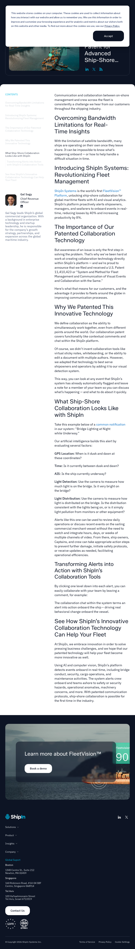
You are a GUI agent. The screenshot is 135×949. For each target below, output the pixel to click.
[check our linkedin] (119, 817)
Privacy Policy (105, 942)
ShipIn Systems (65, 191)
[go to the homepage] (15, 817)
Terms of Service (87, 942)
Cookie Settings (122, 942)
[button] (67, 827)
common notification (110, 424)
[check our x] (126, 817)
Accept (108, 36)
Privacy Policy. (112, 25)
